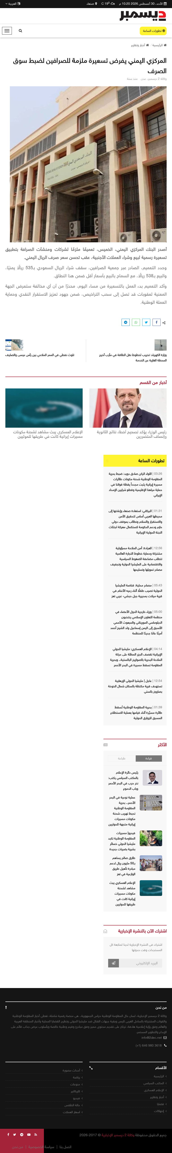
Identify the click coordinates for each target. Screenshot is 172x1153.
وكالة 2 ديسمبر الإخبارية (118, 1135)
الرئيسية (159, 1076)
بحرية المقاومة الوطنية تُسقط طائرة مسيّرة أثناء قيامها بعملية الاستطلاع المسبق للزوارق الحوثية (136, 712)
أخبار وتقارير (157, 1097)
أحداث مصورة (71, 1070)
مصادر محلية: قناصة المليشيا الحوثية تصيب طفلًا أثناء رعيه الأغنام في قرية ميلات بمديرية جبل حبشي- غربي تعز (137, 590)
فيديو (76, 1098)
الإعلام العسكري (154, 1090)
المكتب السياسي (153, 1083)
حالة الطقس (72, 1105)
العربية (12, 4)
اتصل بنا (65, 1147)
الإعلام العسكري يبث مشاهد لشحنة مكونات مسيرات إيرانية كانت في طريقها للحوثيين (48, 434)
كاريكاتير (75, 1091)
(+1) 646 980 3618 (149, 1045)
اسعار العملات (71, 1112)
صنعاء (90, 4)
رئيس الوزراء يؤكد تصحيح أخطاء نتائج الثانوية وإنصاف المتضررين (132, 434)
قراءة (149, 758)
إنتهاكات (159, 1111)
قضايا (160, 1104)
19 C (105, 3)
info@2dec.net (152, 1038)
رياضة (76, 1077)
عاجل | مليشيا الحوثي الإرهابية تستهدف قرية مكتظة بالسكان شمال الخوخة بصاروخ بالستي (135, 686)
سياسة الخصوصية (41, 1147)
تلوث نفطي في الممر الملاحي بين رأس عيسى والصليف (39, 355)
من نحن (17, 1147)
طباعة (121, 758)
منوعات (75, 1084)
